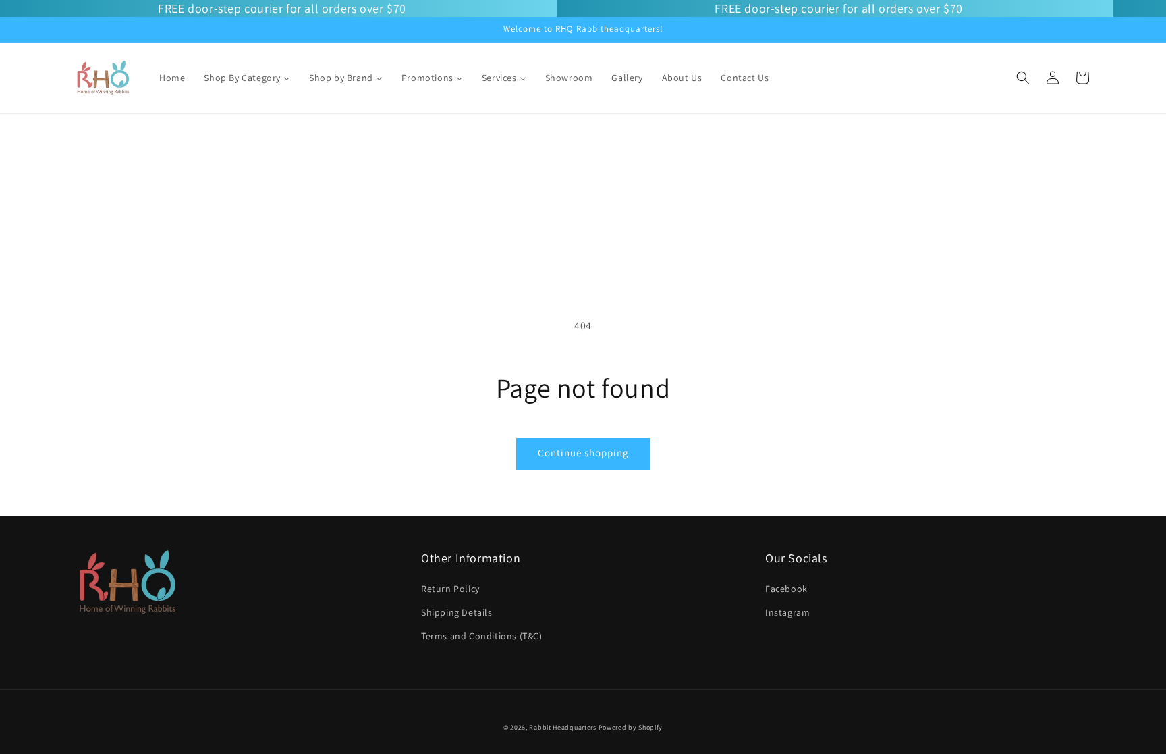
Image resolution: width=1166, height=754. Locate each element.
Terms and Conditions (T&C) (482, 636)
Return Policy (450, 589)
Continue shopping (583, 452)
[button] (1023, 77)
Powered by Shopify (631, 727)
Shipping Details (457, 612)
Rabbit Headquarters (562, 727)
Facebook (786, 589)
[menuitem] (172, 77)
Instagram (787, 612)
